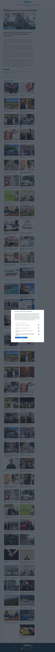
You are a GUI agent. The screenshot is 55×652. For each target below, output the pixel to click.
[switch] (38, 325)
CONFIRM (21, 337)
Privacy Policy (32, 340)
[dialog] (27, 326)
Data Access (27, 340)
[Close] (42, 311)
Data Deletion (22, 340)
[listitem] (27, 323)
